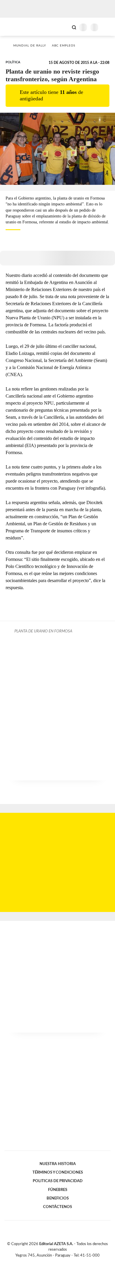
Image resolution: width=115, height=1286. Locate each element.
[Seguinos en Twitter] (55, 1262)
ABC (15, 26)
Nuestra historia (58, 1164)
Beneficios (58, 1198)
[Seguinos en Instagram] (67, 1262)
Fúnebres (57, 1190)
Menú (107, 27)
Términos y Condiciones (57, 1172)
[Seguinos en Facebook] (49, 1262)
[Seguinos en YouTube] (61, 1262)
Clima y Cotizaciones (64, 26)
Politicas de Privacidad (58, 1181)
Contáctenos (57, 1207)
